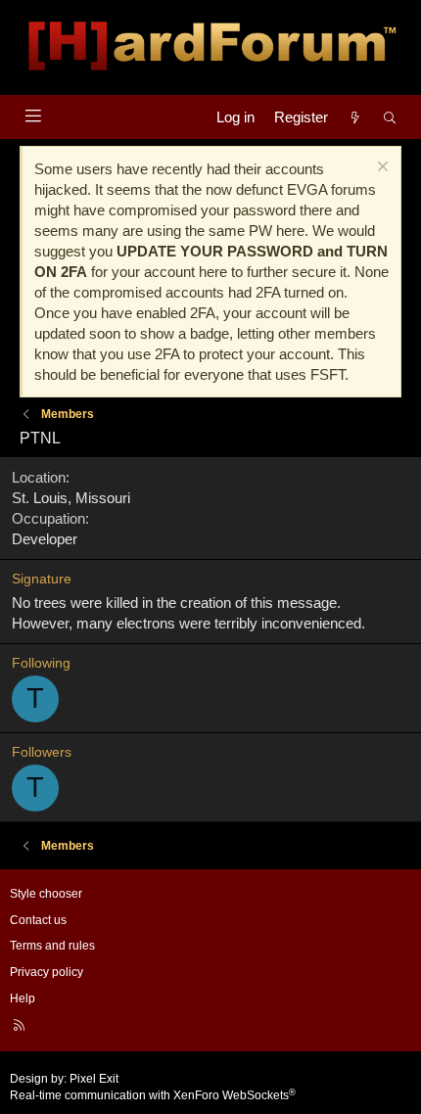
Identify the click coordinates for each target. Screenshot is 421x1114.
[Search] (390, 117)
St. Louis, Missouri (71, 497)
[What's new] (355, 117)
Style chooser (46, 894)
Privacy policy (46, 972)
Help (22, 998)
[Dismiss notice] (380, 169)
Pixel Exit (94, 1079)
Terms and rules (52, 945)
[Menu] (33, 116)
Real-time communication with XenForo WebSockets (153, 1095)
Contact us (38, 920)
